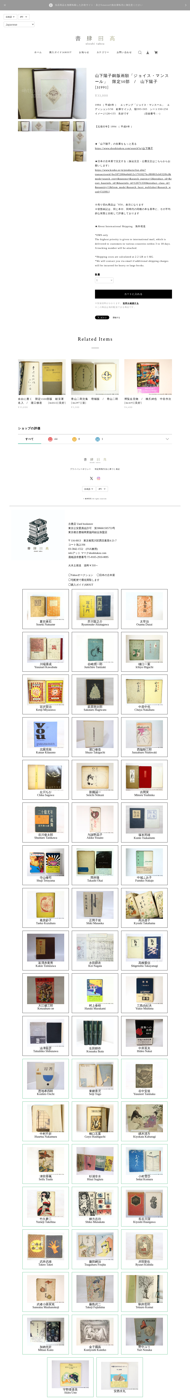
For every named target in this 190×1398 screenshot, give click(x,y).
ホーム (38, 52)
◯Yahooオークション (80, 575)
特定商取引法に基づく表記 (107, 469)
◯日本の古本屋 (106, 575)
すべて (29, 439)
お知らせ (84, 52)
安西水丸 (120, 1391)
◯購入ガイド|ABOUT (80, 584)
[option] (52, 93)
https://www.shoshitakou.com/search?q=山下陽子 (124, 148)
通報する (116, 318)
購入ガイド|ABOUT (60, 52)
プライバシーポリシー (80, 469)
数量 (97, 274)
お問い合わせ (124, 52)
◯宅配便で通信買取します (83, 580)
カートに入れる (133, 294)
